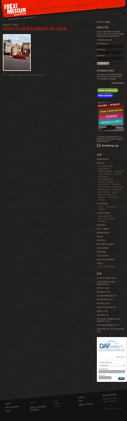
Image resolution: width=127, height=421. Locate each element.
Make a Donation (105, 95)
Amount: (102, 375)
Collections (104, 278)
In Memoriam (104, 296)
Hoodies (111, 206)
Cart (8, 411)
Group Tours (86, 404)
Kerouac (116, 189)
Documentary (106, 266)
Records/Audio (105, 244)
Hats (101, 206)
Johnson (118, 187)
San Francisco (107, 194)
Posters (101, 240)
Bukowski (104, 168)
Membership (103, 233)
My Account (12, 407)
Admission (103, 159)
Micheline (104, 192)
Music (115, 192)
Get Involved (76, 6)
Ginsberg (104, 184)
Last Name (101, 55)
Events (56, 7)
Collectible (103, 213)
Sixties (102, 197)
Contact (57, 406)
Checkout (33, 402)
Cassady (119, 171)
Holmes (116, 184)
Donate (101, 225)
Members (46, 8)
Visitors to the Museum (110, 329)
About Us (34, 9)
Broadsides (105, 216)
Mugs (100, 236)
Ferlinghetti (105, 179)
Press (100, 311)
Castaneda (104, 174)
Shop (89, 4)
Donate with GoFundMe (107, 90)
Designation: (104, 369)
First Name (101, 49)
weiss (101, 200)
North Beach (104, 307)
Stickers (101, 252)
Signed (102, 221)
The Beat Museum (112, 409)
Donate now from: (106, 362)
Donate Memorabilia (110, 398)
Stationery (103, 248)
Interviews (103, 299)
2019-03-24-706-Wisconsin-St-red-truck (34, 28)
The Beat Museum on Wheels (108, 320)
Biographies (105, 166)
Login (108, 22)
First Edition (106, 218)
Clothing (102, 203)
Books (100, 163)
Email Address (103, 44)
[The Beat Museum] (15, 10)
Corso (117, 174)
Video (100, 263)
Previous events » (118, 83)
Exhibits (101, 292)
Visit (64, 6)
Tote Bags (102, 256)
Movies (101, 303)
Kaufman (103, 189)
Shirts (102, 209)
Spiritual (113, 197)
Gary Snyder (106, 181)
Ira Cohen (104, 187)
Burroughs (105, 171)
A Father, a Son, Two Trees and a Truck (24, 75)
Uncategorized (105, 259)
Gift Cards (103, 229)
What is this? (120, 357)
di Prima (103, 176)
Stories (101, 315)
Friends (57, 403)
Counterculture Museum (106, 283)
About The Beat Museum (38, 408)
